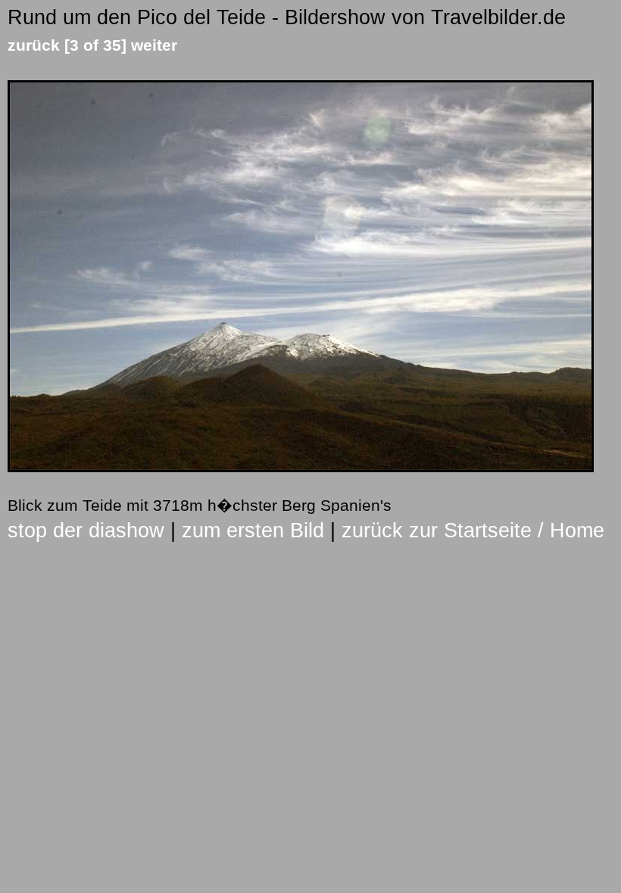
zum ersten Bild (253, 530)
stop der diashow (86, 530)
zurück (34, 45)
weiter (154, 45)
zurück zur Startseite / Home (473, 530)
